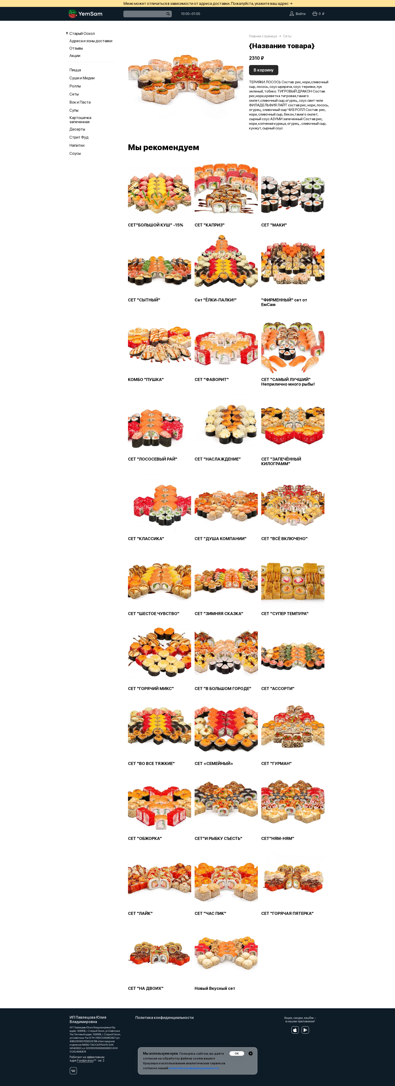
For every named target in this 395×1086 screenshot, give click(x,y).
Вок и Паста (80, 102)
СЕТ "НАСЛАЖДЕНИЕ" (218, 459)
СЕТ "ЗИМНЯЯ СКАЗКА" (219, 613)
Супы (73, 110)
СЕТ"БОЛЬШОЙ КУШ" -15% (155, 225)
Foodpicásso (85, 1060)
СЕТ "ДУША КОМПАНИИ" (221, 538)
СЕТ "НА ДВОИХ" (145, 988)
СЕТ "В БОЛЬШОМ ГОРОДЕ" (223, 688)
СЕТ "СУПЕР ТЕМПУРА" (285, 613)
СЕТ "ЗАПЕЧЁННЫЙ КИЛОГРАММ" (281, 461)
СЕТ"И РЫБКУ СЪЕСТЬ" (218, 838)
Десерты (77, 129)
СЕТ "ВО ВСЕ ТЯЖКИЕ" (151, 763)
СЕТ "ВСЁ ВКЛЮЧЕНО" (284, 538)
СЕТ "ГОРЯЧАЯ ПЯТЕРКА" (287, 913)
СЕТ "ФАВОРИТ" (212, 379)
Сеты (74, 94)
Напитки (76, 145)
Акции (74, 55)
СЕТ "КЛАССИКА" (146, 538)
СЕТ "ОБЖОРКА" (145, 838)
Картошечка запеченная (80, 119)
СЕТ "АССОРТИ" (277, 688)
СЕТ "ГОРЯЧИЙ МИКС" (151, 688)
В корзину (264, 70)
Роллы (75, 86)
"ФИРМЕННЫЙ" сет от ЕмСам (284, 302)
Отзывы (76, 48)
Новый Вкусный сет (215, 988)
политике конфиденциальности (194, 1068)
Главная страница (263, 36)
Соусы (75, 153)
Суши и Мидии (82, 78)
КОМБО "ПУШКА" (146, 379)
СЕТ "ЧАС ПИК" (210, 913)
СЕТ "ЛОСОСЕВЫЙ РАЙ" (152, 459)
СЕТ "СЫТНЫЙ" (144, 300)
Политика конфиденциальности (164, 1017)
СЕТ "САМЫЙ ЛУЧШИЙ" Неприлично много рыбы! (288, 382)
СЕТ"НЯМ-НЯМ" (277, 838)
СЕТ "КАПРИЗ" (210, 225)
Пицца (75, 70)
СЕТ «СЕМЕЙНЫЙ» (214, 763)
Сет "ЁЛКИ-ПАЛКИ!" (216, 300)
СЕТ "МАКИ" (274, 225)
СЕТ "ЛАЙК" (140, 913)
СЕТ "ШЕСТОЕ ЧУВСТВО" (153, 613)
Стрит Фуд (79, 137)
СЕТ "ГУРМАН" (276, 763)
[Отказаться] (250, 1053)
